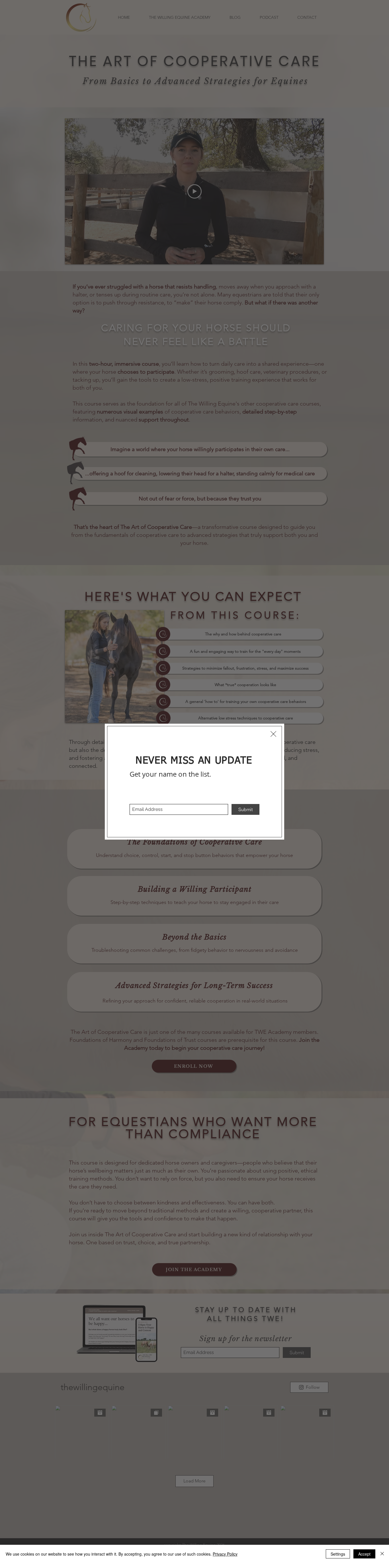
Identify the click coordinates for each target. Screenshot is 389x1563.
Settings (338, 1554)
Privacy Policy (225, 1554)
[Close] (382, 1553)
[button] (273, 734)
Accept (364, 1554)
